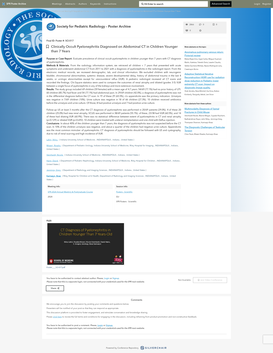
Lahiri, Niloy (52, 140)
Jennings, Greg (53, 170)
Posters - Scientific (98, 11)
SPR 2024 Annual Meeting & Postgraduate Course (70, 11)
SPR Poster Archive (16, 4)
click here (57, 317)
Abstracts (70, 4)
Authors (83, 4)
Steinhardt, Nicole (55, 155)
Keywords (95, 4)
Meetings (57, 4)
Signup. (116, 278)
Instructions (110, 4)
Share (54, 288)
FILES (48, 221)
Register (266, 4)
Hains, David (52, 161)
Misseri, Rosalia (53, 146)
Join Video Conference (210, 280)
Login (257, 4)
